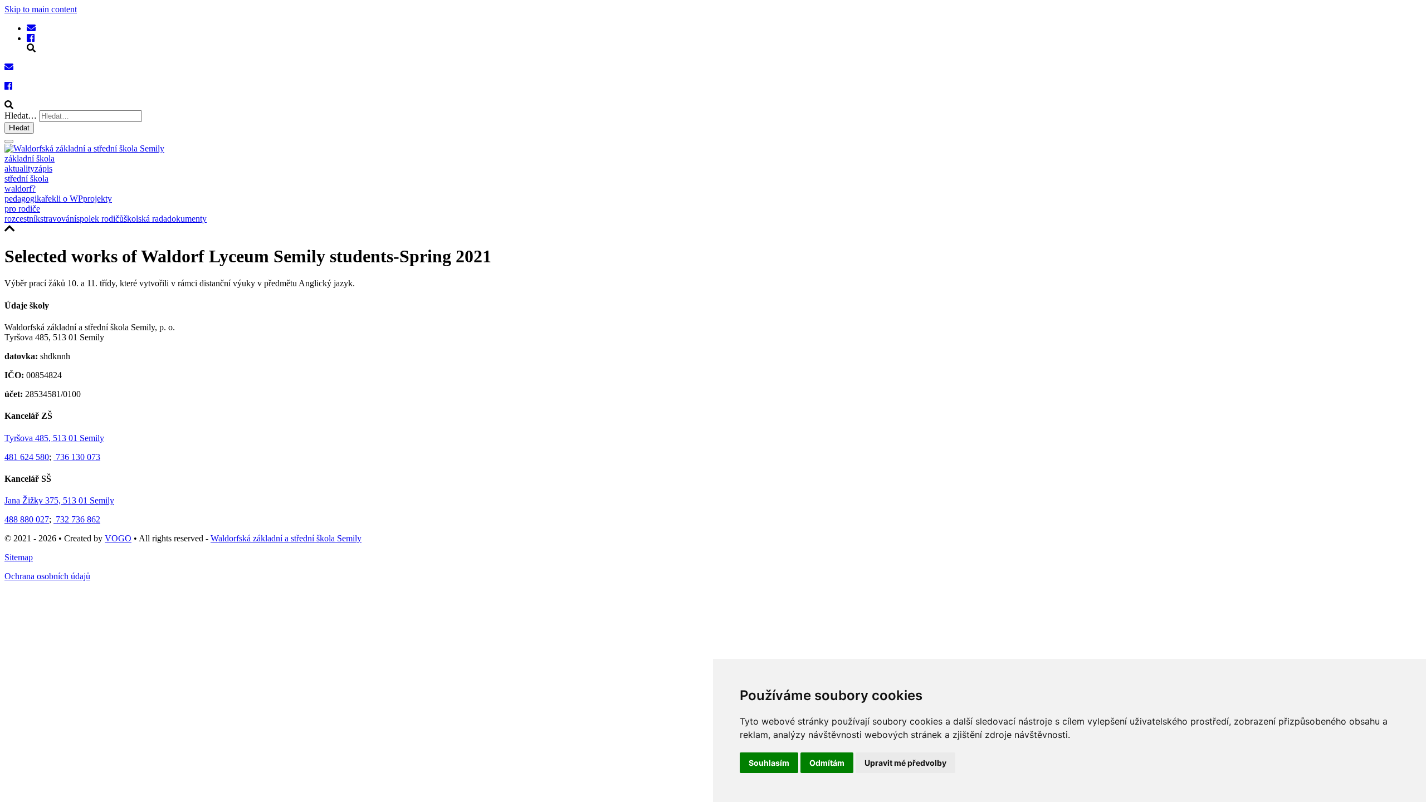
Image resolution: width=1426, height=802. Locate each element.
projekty (97, 198)
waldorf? (20, 188)
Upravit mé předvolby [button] (905, 762)
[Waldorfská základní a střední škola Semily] (31, 28)
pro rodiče (22, 208)
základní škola (29, 158)
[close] (8, 141)
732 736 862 (76, 519)
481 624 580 (26, 457)
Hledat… (20, 115)
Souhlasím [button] (769, 762)
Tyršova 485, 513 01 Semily (54, 438)
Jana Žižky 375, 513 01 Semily (59, 500)
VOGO (118, 538)
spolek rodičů (100, 218)
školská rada (145, 218)
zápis (43, 168)
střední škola (26, 178)
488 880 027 (26, 519)
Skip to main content (40, 9)
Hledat (19, 128)
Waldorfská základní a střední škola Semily (286, 538)
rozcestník (22, 218)
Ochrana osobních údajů (47, 576)
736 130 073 (76, 457)
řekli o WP (64, 198)
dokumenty (187, 218)
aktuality (19, 168)
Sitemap (18, 557)
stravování (58, 218)
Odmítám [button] (826, 762)
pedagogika (24, 198)
